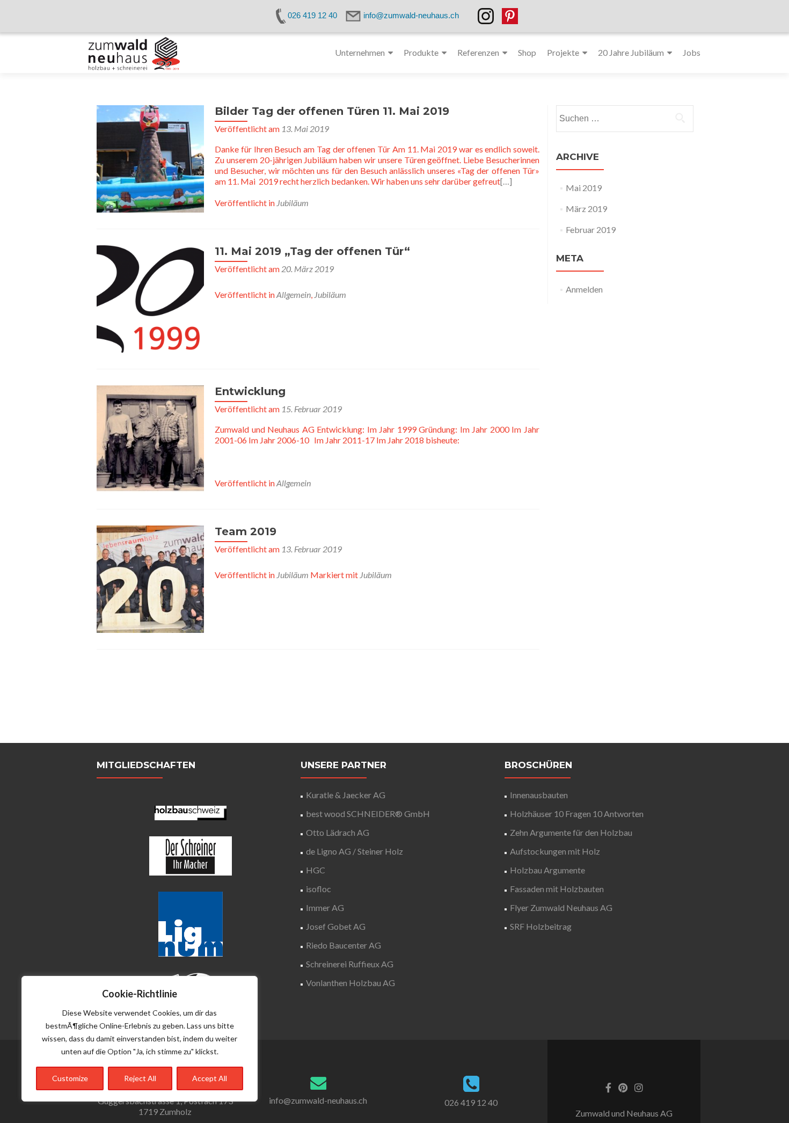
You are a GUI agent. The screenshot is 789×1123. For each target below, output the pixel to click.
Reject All (140, 1078)
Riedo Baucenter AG (343, 945)
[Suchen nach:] (624, 118)
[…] (506, 181)
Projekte (563, 52)
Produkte (421, 52)
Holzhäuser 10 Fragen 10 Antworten (577, 813)
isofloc (318, 889)
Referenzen (478, 52)
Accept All (209, 1078)
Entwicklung (250, 391)
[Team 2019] (150, 578)
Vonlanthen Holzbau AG (350, 983)
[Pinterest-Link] (622, 1086)
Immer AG (325, 907)
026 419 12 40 (471, 1102)
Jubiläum (292, 203)
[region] (139, 1039)
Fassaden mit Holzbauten (557, 889)
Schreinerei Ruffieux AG (349, 964)
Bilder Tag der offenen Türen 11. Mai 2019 (332, 111)
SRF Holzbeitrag (541, 926)
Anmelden (584, 289)
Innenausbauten (539, 795)
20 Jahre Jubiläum (631, 52)
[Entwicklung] (150, 438)
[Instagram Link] (638, 1086)
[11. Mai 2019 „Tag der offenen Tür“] (150, 298)
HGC (315, 870)
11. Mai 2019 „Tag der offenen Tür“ (312, 251)
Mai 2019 (584, 188)
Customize (70, 1078)
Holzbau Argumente (547, 870)
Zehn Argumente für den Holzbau (571, 832)
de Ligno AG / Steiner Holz (354, 851)
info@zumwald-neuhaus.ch (318, 1100)
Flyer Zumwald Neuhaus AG (561, 907)
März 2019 (586, 208)
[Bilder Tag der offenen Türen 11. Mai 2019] (150, 157)
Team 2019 (245, 531)
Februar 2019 (591, 229)
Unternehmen (360, 52)
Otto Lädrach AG (337, 832)
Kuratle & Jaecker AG (345, 795)
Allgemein (293, 294)
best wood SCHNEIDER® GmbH (368, 813)
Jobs (691, 52)
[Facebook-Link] (608, 1086)
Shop (527, 52)
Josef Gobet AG (336, 926)
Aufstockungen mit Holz (555, 851)
